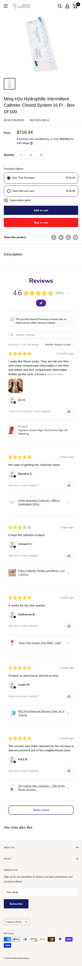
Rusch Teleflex (14, 120)
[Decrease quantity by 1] (21, 155)
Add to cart (41, 210)
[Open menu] (6, 5)
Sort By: (49, 344)
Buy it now (41, 222)
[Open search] (60, 6)
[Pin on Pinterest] (61, 237)
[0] (75, 6)
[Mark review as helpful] (69, 411)
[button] (67, 293)
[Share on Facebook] (53, 237)
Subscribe (16, 903)
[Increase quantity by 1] (41, 155)
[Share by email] (75, 237)
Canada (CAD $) (13, 922)
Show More (55, 374)
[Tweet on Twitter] (68, 237)
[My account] (67, 6)
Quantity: (9, 154)
